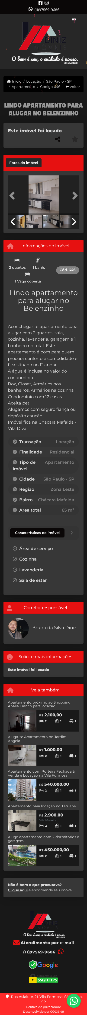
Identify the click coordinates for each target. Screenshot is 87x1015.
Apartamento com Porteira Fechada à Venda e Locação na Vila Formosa (41, 773)
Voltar (74, 86)
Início (16, 81)
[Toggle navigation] (74, 20)
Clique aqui (18, 890)
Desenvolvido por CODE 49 (43, 1011)
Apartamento (23, 86)
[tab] (24, 162)
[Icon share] (41, 3)
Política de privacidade (43, 1007)
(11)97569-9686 (46, 9)
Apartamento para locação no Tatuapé (42, 806)
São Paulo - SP (58, 81)
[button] (13, 195)
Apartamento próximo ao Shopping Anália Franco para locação (39, 704)
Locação (33, 81)
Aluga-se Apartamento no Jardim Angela (37, 739)
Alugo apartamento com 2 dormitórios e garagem (43, 839)
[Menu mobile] (43, 41)
